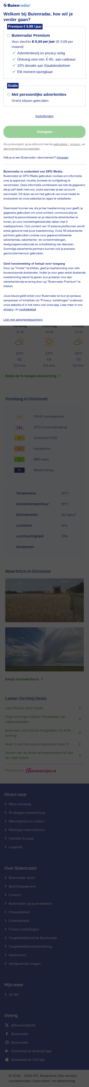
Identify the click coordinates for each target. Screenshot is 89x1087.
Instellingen (44, 116)
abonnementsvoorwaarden (21, 148)
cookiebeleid (27, 309)
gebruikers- (61, 144)
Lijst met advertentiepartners (23, 319)
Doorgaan (44, 132)
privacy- (75, 144)
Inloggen (62, 157)
